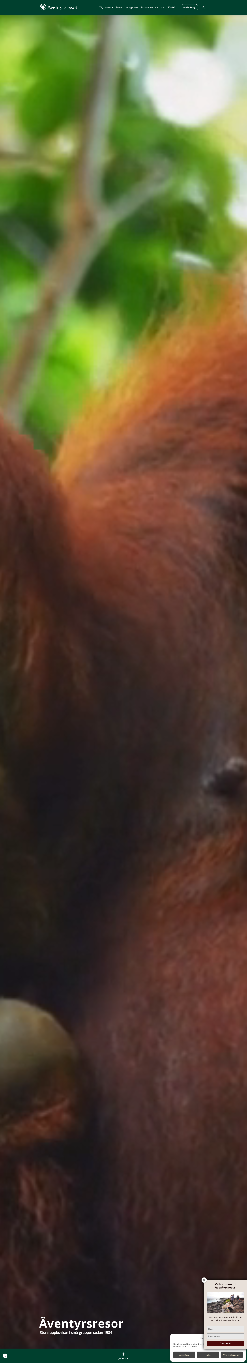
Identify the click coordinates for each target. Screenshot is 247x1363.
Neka (208, 1354)
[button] (5, 1356)
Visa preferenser (231, 1354)
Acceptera (184, 1354)
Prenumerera (225, 1343)
